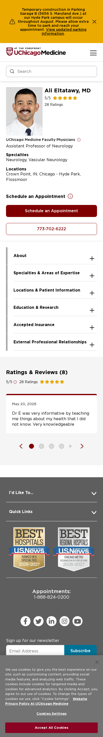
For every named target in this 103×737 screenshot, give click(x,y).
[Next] (79, 446)
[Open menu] (93, 53)
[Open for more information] (79, 140)
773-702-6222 (51, 228)
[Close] (97, 662)
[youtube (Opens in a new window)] (77, 621)
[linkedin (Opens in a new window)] (51, 621)
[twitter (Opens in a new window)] (39, 621)
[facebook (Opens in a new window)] (25, 621)
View (51, 30)
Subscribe (80, 650)
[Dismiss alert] (94, 21)
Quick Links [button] (20, 511)
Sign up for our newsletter (32, 640)
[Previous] (23, 446)
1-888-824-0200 (51, 594)
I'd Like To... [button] (21, 492)
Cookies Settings (51, 713)
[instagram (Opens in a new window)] (65, 621)
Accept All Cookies (51, 727)
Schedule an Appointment (51, 210)
